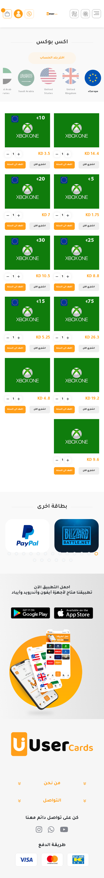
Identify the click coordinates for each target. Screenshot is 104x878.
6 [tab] (60, 553)
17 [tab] (49, 560)
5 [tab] (67, 553)
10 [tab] (31, 553)
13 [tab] (9, 553)
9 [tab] (38, 553)
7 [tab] (52, 553)
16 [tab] (56, 560)
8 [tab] (45, 553)
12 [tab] (16, 553)
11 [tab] (23, 553)
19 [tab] (34, 560)
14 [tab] (71, 560)
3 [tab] (81, 553)
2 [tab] (89, 553)
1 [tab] (96, 553)
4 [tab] (74, 553)
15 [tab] (63, 560)
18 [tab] (42, 560)
